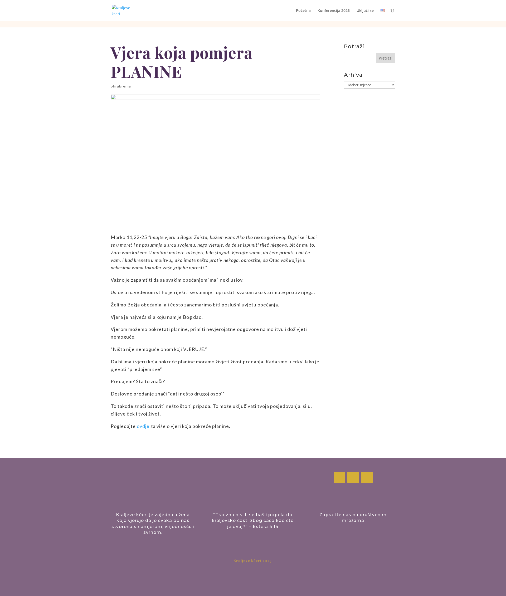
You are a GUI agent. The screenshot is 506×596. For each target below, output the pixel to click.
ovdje (143, 426)
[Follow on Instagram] (353, 477)
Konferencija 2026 (334, 11)
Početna (303, 11)
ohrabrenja (121, 86)
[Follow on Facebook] (339, 477)
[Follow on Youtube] (367, 477)
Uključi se (365, 11)
